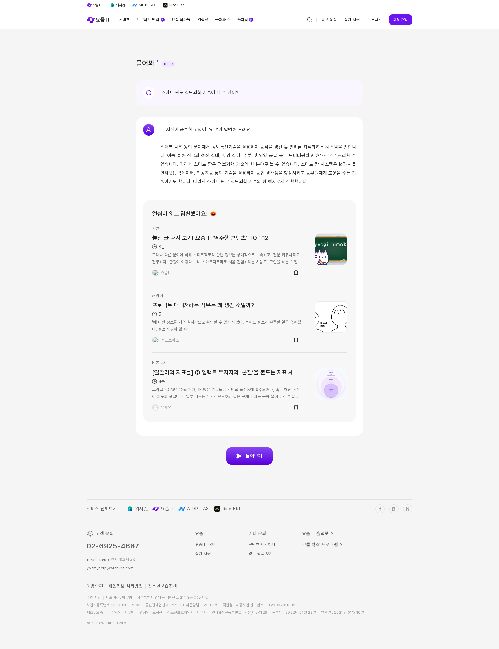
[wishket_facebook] (380, 508)
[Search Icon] (309, 19)
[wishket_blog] (394, 508)
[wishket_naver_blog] (407, 508)
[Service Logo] (98, 19)
